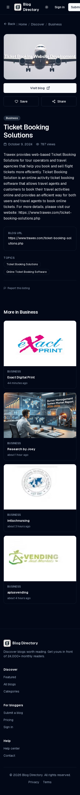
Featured (10, 677)
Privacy (33, 782)
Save (24, 101)
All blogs (10, 684)
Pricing (8, 720)
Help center (12, 748)
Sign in (60, 7)
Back (11, 24)
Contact (9, 756)
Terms (47, 782)
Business (55, 24)
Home (23, 24)
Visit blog (37, 88)
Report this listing (19, 288)
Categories (11, 691)
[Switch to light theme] (46, 7)
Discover (37, 24)
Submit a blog (13, 713)
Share (61, 101)
